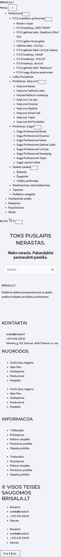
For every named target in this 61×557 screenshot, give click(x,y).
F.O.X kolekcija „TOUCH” (31, 59)
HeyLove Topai (26, 117)
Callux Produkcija (23, 76)
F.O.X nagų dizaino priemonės (35, 72)
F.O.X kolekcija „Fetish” (30, 54)
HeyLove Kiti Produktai (30, 121)
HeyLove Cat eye (27, 99)
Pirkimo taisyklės (20, 439)
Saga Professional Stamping (34, 153)
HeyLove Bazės (26, 86)
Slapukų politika (19, 448)
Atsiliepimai (17, 371)
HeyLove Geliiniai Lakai (31, 90)
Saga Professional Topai (31, 158)
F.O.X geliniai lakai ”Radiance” (34, 67)
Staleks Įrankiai (22, 167)
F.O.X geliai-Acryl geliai (31, 41)
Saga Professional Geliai (31, 140)
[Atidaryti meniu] (19, 222)
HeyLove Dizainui (27, 104)
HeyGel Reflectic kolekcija (32, 95)
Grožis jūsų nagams (22, 362)
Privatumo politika (21, 443)
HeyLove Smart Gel (28, 113)
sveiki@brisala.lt (19, 511)
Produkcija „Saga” (23, 126)
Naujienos (14, 203)
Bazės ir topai (25, 23)
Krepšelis (15, 380)
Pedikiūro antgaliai (24, 194)
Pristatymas (17, 434)
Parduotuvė (15, 13)
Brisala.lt (15, 507)
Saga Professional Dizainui (33, 135)
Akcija (12, 212)
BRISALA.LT (9, 285)
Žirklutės (22, 172)
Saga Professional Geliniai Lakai (36, 144)
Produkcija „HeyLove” (25, 81)
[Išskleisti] (25, 14)
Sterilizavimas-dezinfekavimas (31, 185)
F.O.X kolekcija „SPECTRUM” (33, 27)
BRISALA (7, 2)
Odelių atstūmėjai (27, 180)
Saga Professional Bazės (31, 131)
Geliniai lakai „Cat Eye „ (31, 45)
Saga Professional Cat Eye (33, 149)
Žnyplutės (22, 176)
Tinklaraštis (17, 430)
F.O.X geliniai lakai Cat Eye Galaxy (37, 50)
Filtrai (10, 553)
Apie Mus (15, 367)
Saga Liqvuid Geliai (28, 162)
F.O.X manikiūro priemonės (29, 18)
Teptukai (18, 189)
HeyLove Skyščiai (27, 108)
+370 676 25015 (19, 516)
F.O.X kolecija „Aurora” (30, 63)
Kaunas (14, 520)
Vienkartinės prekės (20, 198)
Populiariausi (16, 207)
